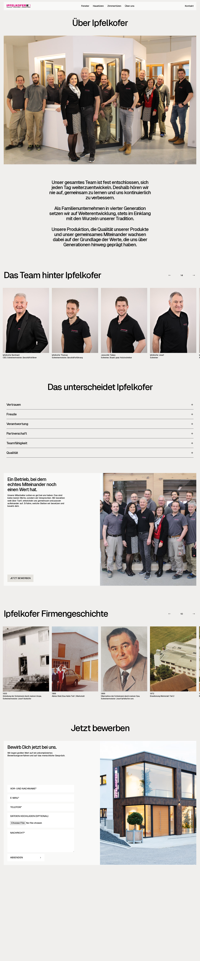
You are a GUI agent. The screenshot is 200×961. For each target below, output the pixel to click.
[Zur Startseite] (18, 6)
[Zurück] (169, 275)
